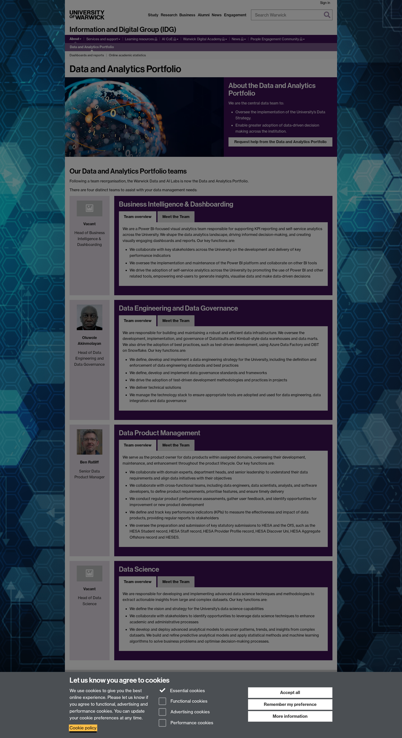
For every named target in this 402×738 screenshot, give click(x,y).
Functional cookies (188, 701)
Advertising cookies (189, 712)
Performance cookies (191, 723)
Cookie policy (83, 728)
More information (290, 716)
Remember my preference (290, 704)
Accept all (290, 692)
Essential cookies (187, 690)
